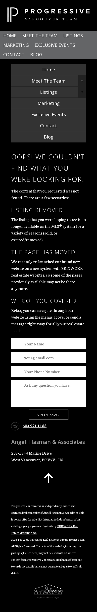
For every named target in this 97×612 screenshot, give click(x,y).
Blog (36, 54)
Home (9, 36)
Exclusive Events (55, 45)
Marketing (16, 45)
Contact (13, 54)
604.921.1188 (35, 425)
